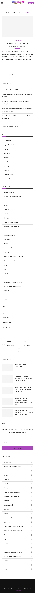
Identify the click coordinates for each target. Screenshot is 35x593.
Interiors (6, 231)
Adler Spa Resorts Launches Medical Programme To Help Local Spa (24, 401)
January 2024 (8, 140)
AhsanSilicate (17, 590)
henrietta (13, 46)
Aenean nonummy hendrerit (12, 196)
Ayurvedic (7, 201)
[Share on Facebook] (15, 62)
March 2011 (7, 170)
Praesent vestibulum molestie (13, 261)
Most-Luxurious (9, 248)
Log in (4, 313)
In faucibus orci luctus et (11, 226)
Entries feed (5, 317)
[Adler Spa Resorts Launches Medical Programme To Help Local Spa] (7, 401)
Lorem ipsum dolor (9, 235)
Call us (31, 3)
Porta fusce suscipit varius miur (13, 256)
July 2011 (7, 153)
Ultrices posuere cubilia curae (13, 282)
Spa (5, 269)
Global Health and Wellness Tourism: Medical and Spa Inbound (24, 412)
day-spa (6, 218)
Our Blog (7, 252)
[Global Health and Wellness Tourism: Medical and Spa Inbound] (7, 413)
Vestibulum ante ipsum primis (13, 286)
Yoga (5, 299)
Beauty (6, 205)
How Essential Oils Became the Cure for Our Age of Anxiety (23, 378)
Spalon (6, 273)
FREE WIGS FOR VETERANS (11, 89)
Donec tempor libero (17, 43)
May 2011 (7, 162)
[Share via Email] (21, 62)
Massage (7, 239)
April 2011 (7, 166)
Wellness (7, 290)
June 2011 (7, 157)
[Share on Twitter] (17, 62)
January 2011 (8, 179)
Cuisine (6, 214)
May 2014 (7, 149)
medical (6, 244)
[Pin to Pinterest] (19, 62)
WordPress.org (6, 327)
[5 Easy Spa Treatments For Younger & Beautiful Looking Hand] (7, 390)
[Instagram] (17, 582)
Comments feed (6, 322)
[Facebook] (15, 582)
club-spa (6, 209)
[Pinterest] (19, 582)
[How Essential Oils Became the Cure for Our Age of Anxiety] (7, 379)
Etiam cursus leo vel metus (12, 222)
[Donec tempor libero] (17, 26)
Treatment (7, 278)
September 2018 (9, 145)
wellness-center (9, 295)
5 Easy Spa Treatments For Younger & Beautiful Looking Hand (23, 389)
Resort (6, 265)
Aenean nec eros (9, 192)
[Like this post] (13, 62)
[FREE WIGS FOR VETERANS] (7, 367)
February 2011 (8, 174)
